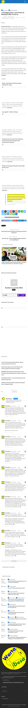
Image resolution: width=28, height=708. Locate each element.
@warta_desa (13, 406)
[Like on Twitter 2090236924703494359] (11, 447)
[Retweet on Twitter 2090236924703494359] (8, 447)
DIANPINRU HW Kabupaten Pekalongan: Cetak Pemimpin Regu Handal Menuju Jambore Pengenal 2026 (13, 373)
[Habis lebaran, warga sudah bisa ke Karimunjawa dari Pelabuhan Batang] (4, 599)
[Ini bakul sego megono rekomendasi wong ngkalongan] (4, 611)
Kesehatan (4, 17)
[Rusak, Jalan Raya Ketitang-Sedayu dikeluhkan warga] (13, 96)
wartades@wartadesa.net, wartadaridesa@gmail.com (13, 682)
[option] (14, 255)
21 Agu (19, 406)
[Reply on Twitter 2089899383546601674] (6, 509)
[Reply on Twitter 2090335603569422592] (6, 433)
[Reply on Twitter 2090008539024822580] (6, 463)
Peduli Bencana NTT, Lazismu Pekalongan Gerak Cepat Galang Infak (13, 378)
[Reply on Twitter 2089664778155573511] (6, 558)
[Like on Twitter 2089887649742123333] (11, 527)
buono (16, 17)
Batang (5, 16)
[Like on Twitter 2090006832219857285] (11, 478)
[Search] (21, 1)
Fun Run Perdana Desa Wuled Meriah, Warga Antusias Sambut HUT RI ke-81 (12, 363)
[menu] (25, 1)
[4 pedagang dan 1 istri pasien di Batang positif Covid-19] (3, 22)
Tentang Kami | (5, 704)
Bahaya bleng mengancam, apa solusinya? (17, 618)
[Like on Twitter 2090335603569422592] (11, 433)
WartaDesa (8, 406)
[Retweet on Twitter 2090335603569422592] (8, 433)
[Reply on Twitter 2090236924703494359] (6, 447)
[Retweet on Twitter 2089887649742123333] (8, 527)
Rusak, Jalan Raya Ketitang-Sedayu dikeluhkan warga (11, 84)
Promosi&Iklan (23, 704)
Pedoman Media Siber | (12, 704)
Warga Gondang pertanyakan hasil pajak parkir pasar (13, 166)
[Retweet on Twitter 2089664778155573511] (8, 558)
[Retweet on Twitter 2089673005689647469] (8, 539)
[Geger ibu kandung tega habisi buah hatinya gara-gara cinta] (4, 592)
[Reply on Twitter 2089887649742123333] (6, 527)
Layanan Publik (10, 17)
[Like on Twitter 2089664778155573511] (11, 558)
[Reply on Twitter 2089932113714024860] (6, 493)
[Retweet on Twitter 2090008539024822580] (8, 463)
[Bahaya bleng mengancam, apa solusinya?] (3, 617)
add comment (5, 18)
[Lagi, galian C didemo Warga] (13, 123)
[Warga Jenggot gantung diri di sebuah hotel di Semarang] (4, 605)
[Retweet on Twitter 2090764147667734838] (8, 417)
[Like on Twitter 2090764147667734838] (11, 417)
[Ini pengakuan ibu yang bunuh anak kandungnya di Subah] (4, 630)
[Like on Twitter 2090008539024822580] (11, 463)
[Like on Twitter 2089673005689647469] (11, 539)
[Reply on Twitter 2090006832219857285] (6, 478)
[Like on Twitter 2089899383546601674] (11, 509)
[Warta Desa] (3, 1)
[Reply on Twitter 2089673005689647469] (6, 539)
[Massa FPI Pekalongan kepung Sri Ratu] (3, 586)
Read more (9, 107)
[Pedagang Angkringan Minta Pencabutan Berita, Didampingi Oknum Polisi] (4, 624)
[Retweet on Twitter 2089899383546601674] (8, 509)
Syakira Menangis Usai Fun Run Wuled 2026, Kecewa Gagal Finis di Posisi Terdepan (12, 367)
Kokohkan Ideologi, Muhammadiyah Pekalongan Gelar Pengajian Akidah (13, 383)
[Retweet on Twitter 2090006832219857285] (8, 478)
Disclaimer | (18, 704)
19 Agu (19, 451)
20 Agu (19, 420)
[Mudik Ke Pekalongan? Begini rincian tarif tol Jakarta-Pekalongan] (4, 581)
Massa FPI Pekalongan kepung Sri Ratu (16, 588)
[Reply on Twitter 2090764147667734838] (6, 417)
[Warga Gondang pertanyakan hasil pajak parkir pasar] (13, 177)
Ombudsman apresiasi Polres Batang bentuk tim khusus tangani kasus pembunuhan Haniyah (12, 140)
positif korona (11, 16)
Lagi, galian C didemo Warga (10, 112)
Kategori (3, 696)
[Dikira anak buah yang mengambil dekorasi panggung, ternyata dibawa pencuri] (4, 636)
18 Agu (19, 530)
